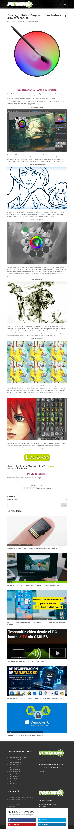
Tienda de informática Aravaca (18, 799)
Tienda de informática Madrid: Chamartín (21, 797)
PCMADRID (13, 21)
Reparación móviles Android (18, 757)
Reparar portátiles (15, 767)
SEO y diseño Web (14, 771)
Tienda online (13, 778)
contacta (50, 466)
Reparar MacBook (14, 769)
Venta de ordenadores (16, 762)
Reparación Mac (14, 774)
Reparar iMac (13, 781)
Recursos (29, 450)
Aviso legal (12, 806)
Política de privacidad (15, 802)
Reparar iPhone (14, 776)
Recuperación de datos (16, 760)
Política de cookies (14, 804)
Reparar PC (12, 783)
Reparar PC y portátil (15, 764)
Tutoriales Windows (32, 21)
